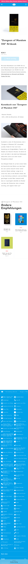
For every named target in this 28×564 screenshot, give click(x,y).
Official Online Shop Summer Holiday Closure (14, 1)
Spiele (3, 559)
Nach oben (4, 554)
